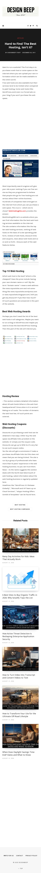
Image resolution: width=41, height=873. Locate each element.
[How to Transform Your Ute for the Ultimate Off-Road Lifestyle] (20, 697)
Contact (19, 855)
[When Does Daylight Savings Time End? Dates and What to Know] (20, 736)
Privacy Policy (31, 855)
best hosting (20, 505)
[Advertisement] (20, 124)
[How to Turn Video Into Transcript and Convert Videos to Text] (20, 659)
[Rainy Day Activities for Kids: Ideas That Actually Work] (20, 540)
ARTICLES (20, 38)
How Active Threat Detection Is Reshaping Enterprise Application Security (18, 636)
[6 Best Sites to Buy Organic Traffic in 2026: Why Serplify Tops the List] (20, 579)
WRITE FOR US (9, 855)
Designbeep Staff (14, 52)
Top (21, 868)
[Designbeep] (20, 11)
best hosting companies (20, 509)
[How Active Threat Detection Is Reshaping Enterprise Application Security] (20, 617)
